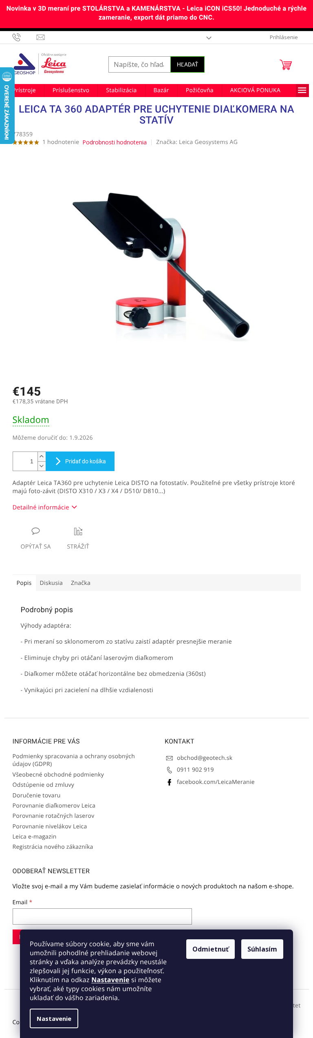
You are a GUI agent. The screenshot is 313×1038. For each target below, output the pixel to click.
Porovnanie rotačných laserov (54, 816)
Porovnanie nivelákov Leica (50, 826)
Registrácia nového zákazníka (53, 847)
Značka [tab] (80, 583)
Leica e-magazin (35, 837)
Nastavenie (110, 979)
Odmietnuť (210, 949)
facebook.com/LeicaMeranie (216, 782)
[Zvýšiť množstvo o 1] (41, 456)
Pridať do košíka (85, 461)
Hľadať (187, 64)
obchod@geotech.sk (204, 758)
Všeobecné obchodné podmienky (58, 775)
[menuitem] (24, 90)
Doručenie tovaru (37, 795)
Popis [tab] (24, 583)
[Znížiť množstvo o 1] (41, 466)
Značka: (197, 142)
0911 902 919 (195, 770)
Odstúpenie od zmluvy (44, 785)
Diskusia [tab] (51, 583)
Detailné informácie (41, 507)
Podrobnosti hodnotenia (114, 142)
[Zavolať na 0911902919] (25, 37)
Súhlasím (262, 949)
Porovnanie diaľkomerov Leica (54, 806)
